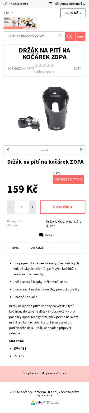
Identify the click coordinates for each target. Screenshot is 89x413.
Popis (14, 248)
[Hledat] (60, 36)
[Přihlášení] (70, 36)
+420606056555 (18, 4)
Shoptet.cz (30, 373)
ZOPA (78, 68)
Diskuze (37, 248)
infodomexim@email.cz (70, 4)
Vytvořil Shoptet (47, 402)
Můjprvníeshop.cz (54, 373)
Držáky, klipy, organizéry (63, 221)
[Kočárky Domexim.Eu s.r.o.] (44, 23)
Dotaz (49, 235)
